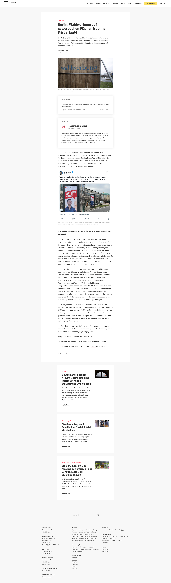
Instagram (75, 558)
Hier (73, 547)
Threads (74, 566)
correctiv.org (10, 3)
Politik (61, 20)
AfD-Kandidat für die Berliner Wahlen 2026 (87, 161)
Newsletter (138, 3)
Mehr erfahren (46, 577)
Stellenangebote (89, 541)
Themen (98, 3)
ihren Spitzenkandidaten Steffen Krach (76, 158)
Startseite (90, 3)
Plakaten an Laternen (81, 272)
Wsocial (74, 568)
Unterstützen (151, 3)
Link (92, 346)
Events (123, 3)
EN (161, 3)
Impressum (105, 549)
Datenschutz (105, 551)
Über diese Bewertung (74, 129)
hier (122, 530)
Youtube (74, 562)
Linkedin (74, 560)
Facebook (75, 564)
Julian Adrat (62, 161)
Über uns (130, 3)
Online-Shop (46, 564)
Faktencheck (107, 3)
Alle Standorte (46, 571)
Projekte (115, 3)
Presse (104, 547)
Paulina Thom (64, 51)
